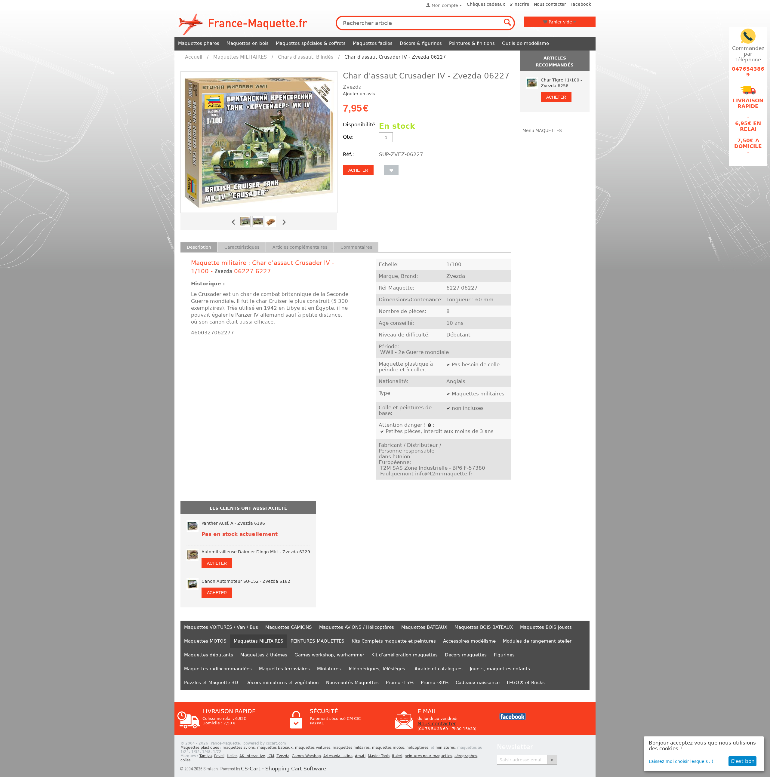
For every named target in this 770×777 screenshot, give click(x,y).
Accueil (193, 57)
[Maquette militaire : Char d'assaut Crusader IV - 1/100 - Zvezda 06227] (259, 142)
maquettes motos (388, 747)
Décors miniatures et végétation (282, 682)
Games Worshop (306, 756)
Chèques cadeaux (486, 4)
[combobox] (425, 23)
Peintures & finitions (472, 43)
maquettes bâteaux (275, 747)
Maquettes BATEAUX (424, 627)
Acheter (358, 170)
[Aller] (552, 759)
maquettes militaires (351, 747)
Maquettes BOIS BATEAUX (483, 627)
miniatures (445, 747)
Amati (360, 756)
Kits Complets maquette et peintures (394, 641)
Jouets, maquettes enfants (500, 668)
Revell (219, 756)
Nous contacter (550, 4)
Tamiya (205, 756)
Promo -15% (400, 682)
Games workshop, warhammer (329, 655)
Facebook (581, 4)
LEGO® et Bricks (526, 682)
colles (185, 760)
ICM (270, 756)
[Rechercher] (507, 23)
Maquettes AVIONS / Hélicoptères (356, 627)
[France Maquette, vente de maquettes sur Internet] (243, 23)
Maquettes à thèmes (263, 655)
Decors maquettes (466, 655)
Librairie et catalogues (437, 668)
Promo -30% (434, 682)
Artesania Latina (338, 756)
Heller (232, 756)
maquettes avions (239, 747)
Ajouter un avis (359, 93)
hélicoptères (417, 747)
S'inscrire (519, 4)
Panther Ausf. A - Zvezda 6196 (233, 523)
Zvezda (223, 271)
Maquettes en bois (247, 43)
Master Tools (379, 756)
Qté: (348, 137)
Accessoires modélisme (469, 641)
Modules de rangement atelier (537, 641)
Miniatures (329, 668)
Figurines (504, 655)
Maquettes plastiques (199, 747)
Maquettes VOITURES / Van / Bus (221, 627)
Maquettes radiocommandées (218, 668)
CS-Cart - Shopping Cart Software (283, 769)
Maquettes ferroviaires (284, 668)
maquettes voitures (312, 747)
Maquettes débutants (208, 655)
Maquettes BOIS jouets (546, 627)
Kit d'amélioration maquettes (404, 655)
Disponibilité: (359, 124)
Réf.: (348, 154)
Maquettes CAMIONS (288, 627)
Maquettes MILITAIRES (240, 57)
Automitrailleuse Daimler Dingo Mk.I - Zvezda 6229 (256, 551)
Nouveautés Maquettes (352, 682)
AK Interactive (252, 756)
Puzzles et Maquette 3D (211, 682)
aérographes (465, 756)
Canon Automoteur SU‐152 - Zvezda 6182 (246, 581)
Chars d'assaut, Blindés (305, 57)
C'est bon (743, 761)
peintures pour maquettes (428, 756)
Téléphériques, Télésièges (376, 668)
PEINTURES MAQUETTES (317, 641)
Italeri (397, 756)
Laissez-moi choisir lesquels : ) (681, 761)
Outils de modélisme (525, 43)
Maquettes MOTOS (205, 641)
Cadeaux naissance (478, 682)
